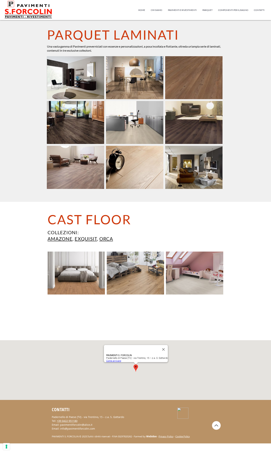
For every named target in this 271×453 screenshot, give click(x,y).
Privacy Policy (166, 436)
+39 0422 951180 (67, 421)
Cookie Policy (182, 436)
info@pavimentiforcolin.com (77, 428)
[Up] (216, 425)
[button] (207, 10)
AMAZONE (60, 238)
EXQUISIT (86, 238)
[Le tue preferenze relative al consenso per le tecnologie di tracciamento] (6, 446)
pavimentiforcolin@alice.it (76, 424)
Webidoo (151, 436)
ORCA (106, 238)
